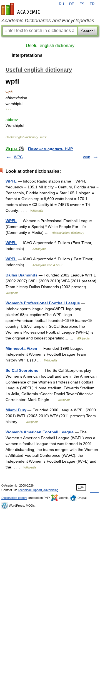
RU (61, 4)
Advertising (50, 490)
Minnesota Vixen (21, 348)
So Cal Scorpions (22, 370)
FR (92, 4)
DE (71, 4)
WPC (18, 157)
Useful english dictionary (50, 45)
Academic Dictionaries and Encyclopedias (47, 20)
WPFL (11, 181)
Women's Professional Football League (43, 303)
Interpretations (27, 55)
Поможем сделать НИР (50, 149)
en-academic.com (21, 9)
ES (81, 4)
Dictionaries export (14, 497)
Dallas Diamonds (22, 275)
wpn (86, 157)
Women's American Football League (40, 432)
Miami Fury (16, 410)
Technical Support (30, 490)
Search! (88, 31)
